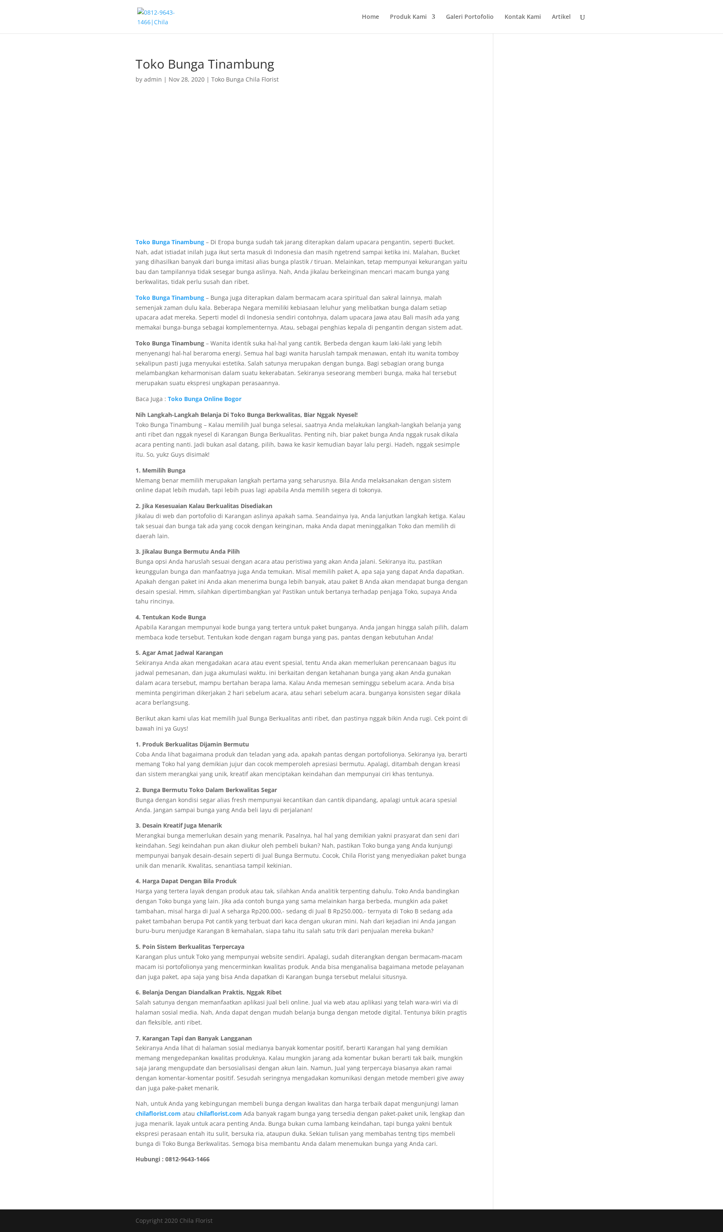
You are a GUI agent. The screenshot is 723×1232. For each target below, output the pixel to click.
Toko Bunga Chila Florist (245, 79)
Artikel (561, 17)
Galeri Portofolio (470, 17)
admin (153, 79)
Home (370, 17)
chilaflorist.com (219, 1113)
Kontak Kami (523, 17)
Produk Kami (408, 17)
